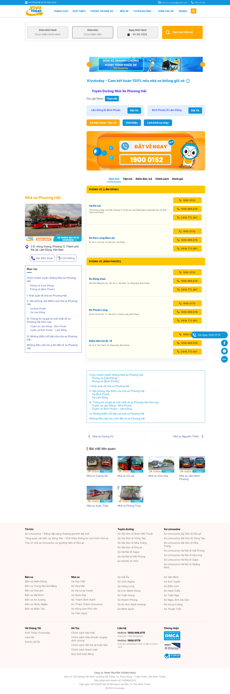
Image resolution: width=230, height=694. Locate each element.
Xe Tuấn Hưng (126, 595)
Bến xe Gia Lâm (34, 590)
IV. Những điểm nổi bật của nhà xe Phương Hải (52, 338)
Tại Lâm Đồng (37, 312)
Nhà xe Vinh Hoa (158, 475)
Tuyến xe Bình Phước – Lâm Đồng (48, 330)
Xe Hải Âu (123, 577)
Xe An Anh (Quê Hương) (132, 604)
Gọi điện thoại (44, 258)
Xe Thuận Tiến (172, 609)
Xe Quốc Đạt (78, 595)
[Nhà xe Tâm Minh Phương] (192, 464)
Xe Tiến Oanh (79, 613)
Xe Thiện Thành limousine (87, 604)
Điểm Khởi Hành (48, 30)
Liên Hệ (29, 637)
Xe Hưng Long (126, 586)
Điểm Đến (92, 30)
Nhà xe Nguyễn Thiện (186, 436)
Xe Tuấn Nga (171, 595)
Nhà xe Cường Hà (97, 475)
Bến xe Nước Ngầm (36, 604)
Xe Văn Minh (171, 577)
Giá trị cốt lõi (32, 641)
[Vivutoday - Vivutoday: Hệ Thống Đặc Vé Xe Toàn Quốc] (36, 11)
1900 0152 (188, 200)
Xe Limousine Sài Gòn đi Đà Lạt (182, 533)
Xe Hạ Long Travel (82, 590)
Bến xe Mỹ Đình (34, 595)
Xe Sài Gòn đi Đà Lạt (130, 547)
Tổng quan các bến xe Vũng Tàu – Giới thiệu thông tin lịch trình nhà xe (66, 538)
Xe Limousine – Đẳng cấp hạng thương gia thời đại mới (57, 533)
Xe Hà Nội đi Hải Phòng (131, 556)
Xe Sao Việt (78, 581)
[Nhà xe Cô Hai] (130, 464)
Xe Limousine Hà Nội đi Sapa (181, 559)
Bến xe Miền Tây (35, 608)
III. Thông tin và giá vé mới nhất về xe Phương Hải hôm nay (49, 320)
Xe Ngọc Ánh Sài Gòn (176, 599)
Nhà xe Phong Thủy (129, 505)
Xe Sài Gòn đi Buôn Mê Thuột (135, 533)
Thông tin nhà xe (101, 11)
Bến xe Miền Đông (36, 581)
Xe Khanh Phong (127, 599)
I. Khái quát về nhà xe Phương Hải (47, 295)
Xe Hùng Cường (173, 604)
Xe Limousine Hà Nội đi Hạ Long (183, 555)
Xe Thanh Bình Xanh (83, 599)
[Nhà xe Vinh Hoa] (161, 464)
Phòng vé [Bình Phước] (42, 289)
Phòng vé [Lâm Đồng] (42, 285)
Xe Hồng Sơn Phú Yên (84, 608)
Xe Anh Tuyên (172, 581)
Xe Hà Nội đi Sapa (128, 552)
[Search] (193, 11)
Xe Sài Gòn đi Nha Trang (132, 542)
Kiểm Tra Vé (166, 11)
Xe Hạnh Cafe (172, 590)
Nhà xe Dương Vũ (102, 436)
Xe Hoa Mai (78, 586)
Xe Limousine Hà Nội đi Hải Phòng (184, 550)
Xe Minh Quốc (126, 609)
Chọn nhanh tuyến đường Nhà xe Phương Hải (51, 279)
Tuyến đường (142, 11)
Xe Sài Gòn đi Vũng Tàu (132, 538)
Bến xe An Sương (35, 599)
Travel (183, 11)
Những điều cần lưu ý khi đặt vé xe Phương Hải (52, 346)
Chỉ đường (68, 258)
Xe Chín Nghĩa (126, 581)
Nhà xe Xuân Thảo (97, 505)
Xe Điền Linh (171, 586)
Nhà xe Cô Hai (126, 475)
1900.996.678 (189, 208)
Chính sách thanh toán (84, 649)
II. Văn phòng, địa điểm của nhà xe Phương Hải (52, 302)
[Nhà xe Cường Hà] (99, 464)
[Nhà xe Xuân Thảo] (99, 494)
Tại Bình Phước (38, 308)
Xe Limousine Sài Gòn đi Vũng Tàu (184, 538)
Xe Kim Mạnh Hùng (129, 590)
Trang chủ (61, 11)
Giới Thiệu (79, 11)
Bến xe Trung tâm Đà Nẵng (41, 586)
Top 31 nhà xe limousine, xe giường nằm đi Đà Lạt (54, 542)
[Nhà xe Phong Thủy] (130, 494)
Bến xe (124, 11)
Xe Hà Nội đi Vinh (128, 561)
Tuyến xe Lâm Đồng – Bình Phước (48, 326)
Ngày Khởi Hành (137, 30)
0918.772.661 (188, 217)
